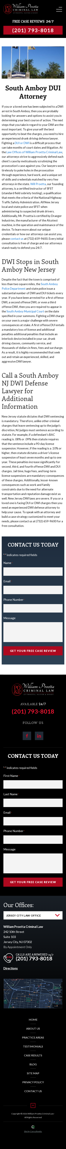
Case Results (33, 1055)
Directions (10, 968)
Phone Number (14, 599)
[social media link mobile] (27, 736)
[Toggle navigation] (58, 8)
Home (33, 1019)
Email (7, 581)
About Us (33, 1028)
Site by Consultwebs (33, 1131)
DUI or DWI (22, 143)
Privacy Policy (33, 1082)
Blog (33, 1064)
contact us (17, 238)
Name (8, 563)
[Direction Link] (33, 981)
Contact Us (33, 1091)
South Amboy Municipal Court (25, 311)
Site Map (33, 1073)
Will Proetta (38, 184)
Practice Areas (33, 1037)
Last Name (11, 794)
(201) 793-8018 (33, 711)
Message (9, 618)
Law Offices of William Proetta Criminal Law (34, 152)
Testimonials (33, 1046)
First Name (11, 776)
